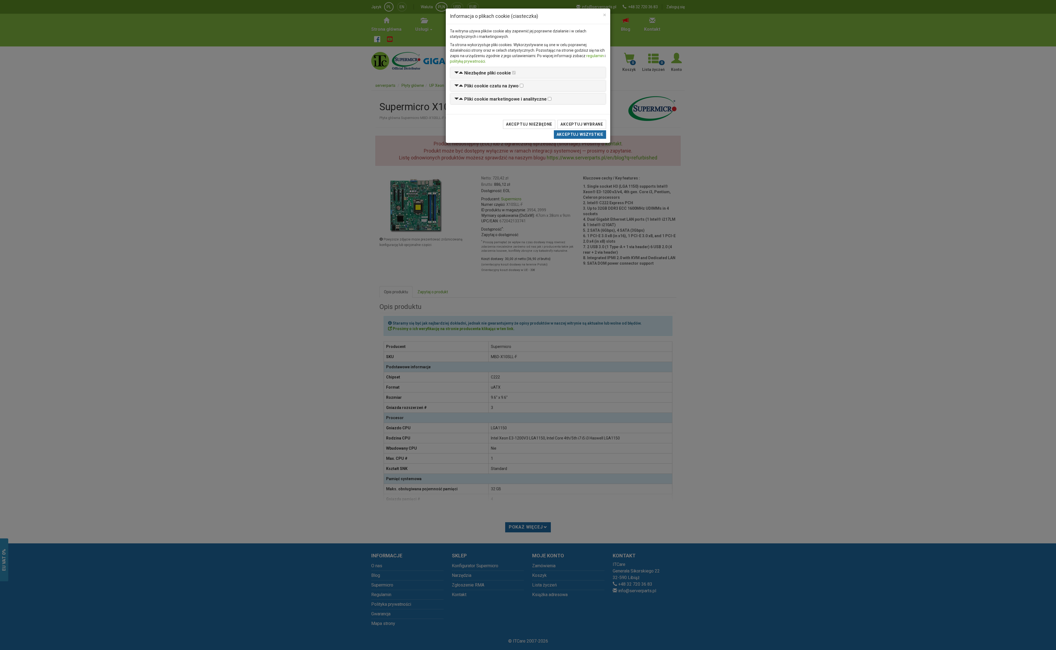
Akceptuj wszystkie (580, 134)
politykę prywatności (467, 61)
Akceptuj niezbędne (529, 124)
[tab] (528, 72)
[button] (482, 73)
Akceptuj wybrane (581, 124)
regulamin (595, 56)
